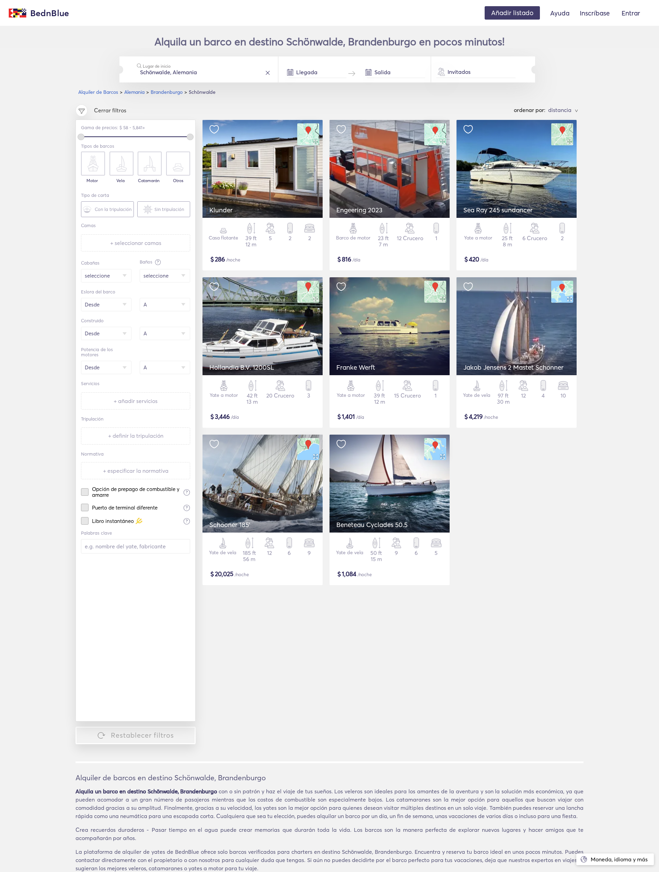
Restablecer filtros (142, 735)
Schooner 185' (229, 525)
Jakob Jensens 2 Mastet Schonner (513, 367)
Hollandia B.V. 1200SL (241, 367)
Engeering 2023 (359, 210)
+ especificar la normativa (136, 470)
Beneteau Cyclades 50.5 (371, 525)
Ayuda (559, 13)
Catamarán (149, 180)
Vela (120, 180)
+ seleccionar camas (135, 242)
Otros (178, 180)
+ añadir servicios (136, 401)
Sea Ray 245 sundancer (498, 210)
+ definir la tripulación (135, 435)
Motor (92, 180)
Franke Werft (355, 367)
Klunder (221, 210)
